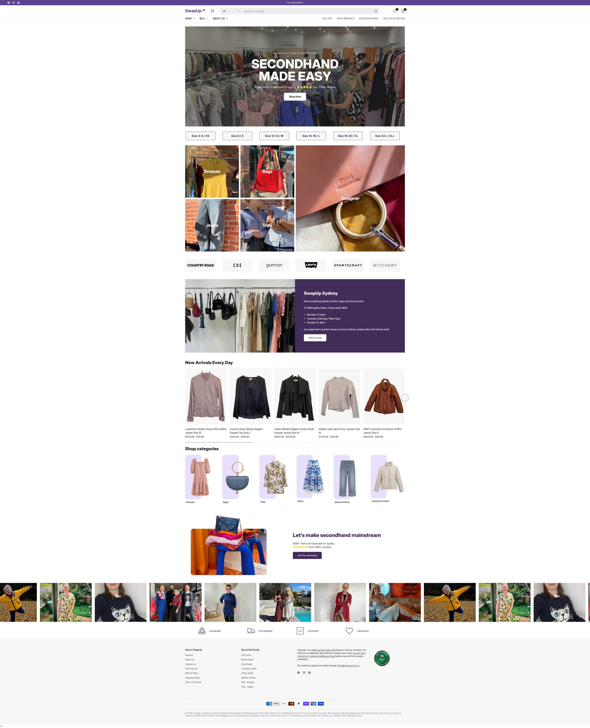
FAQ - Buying (247, 682)
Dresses (190, 502)
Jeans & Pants (342, 502)
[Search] (376, 11)
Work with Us (191, 668)
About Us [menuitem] (219, 18)
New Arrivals (345, 18)
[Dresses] (212, 171)
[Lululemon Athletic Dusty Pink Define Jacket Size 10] (206, 396)
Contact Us (190, 664)
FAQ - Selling (247, 686)
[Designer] (350, 198)
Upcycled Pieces (394, 18)
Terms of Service (193, 682)
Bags (225, 502)
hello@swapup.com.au (348, 665)
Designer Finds (368, 18)
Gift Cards (246, 655)
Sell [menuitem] (202, 18)
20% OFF (327, 18)
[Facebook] (8, 2)
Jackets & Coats (380, 501)
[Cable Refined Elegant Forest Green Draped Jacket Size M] (295, 396)
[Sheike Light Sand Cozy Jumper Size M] (339, 396)
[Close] (1, 726)
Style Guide (246, 664)
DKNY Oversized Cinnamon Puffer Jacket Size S (382, 430)
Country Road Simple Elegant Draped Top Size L (246, 430)
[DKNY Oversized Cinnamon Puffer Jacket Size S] (384, 396)
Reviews (189, 655)
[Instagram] (13, 2)
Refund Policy (191, 673)
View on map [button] (315, 337)
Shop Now (295, 96)
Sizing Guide (247, 673)
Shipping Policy (192, 677)
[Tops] (267, 225)
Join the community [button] (307, 555)
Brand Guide (247, 659)
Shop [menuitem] (188, 18)
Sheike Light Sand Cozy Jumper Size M (339, 430)
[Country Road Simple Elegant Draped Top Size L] (250, 396)
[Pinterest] (18, 2)
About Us (189, 659)
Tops (262, 502)
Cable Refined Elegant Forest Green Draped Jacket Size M (294, 430)
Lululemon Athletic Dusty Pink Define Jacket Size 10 (205, 430)
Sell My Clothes (248, 677)
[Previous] (185, 397)
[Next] (404, 397)
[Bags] (267, 171)
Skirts (300, 501)
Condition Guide (248, 668)
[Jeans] (212, 225)
